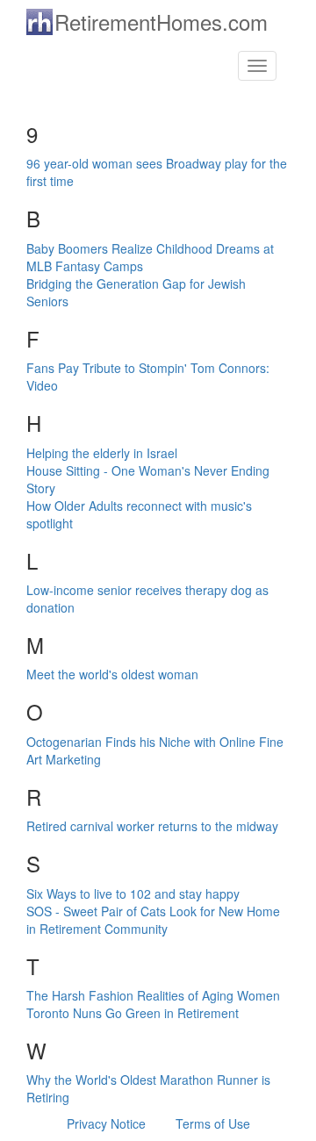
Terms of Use (213, 1123)
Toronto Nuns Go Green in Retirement (132, 1013)
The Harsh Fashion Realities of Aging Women (153, 995)
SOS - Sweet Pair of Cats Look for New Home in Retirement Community (153, 919)
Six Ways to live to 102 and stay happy (133, 893)
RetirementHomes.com (161, 21)
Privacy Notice (106, 1123)
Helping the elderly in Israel (101, 453)
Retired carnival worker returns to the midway (152, 826)
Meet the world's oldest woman (112, 674)
